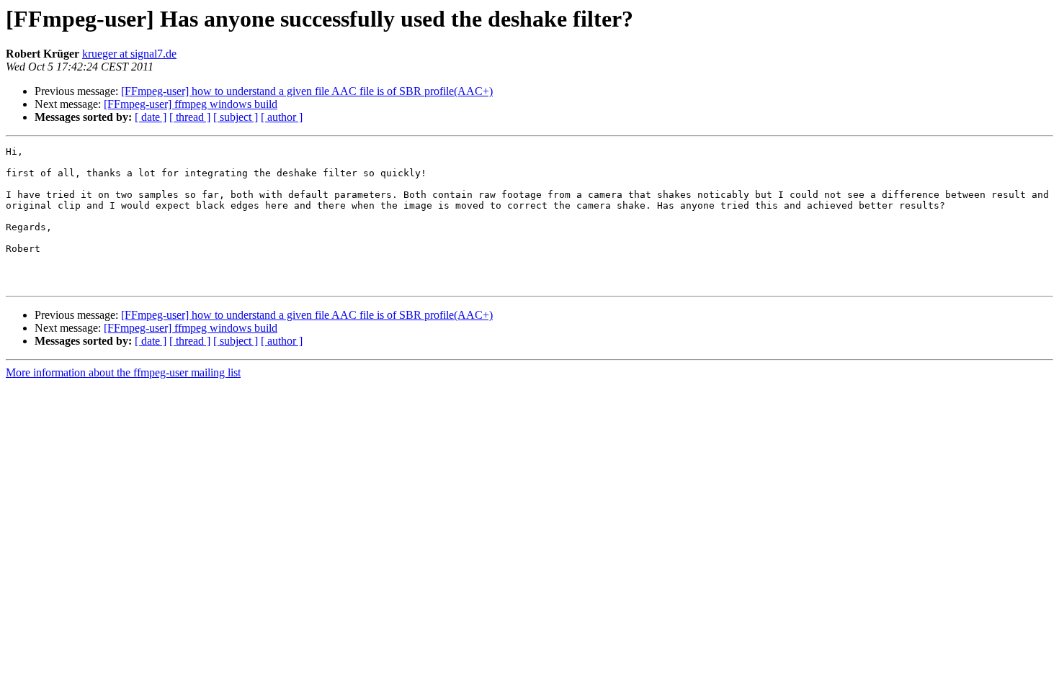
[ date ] (150, 117)
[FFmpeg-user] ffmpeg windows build (190, 104)
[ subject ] (235, 117)
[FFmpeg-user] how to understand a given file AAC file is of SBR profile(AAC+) (307, 91)
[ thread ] (189, 117)
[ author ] (282, 117)
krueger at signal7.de (129, 53)
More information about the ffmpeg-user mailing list (123, 372)
